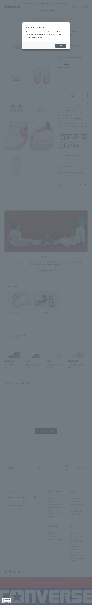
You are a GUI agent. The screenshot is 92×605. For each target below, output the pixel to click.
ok (61, 46)
